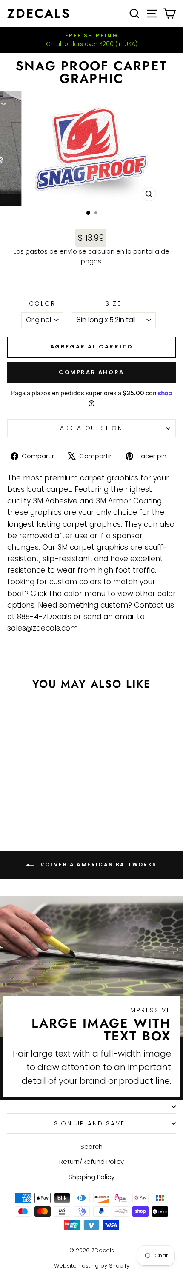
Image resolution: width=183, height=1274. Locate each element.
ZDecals (38, 13)
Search (91, 1146)
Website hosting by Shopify (91, 1266)
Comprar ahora (91, 372)
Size (113, 303)
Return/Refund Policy (91, 1161)
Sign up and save (89, 1123)
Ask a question (91, 428)
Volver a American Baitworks (97, 864)
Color (42, 303)
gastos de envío (51, 251)
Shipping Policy (91, 1176)
